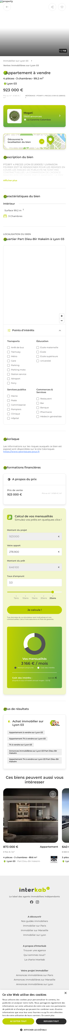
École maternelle (49, 347)
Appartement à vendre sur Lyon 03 (26, 732)
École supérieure (49, 356)
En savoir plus (48, 1015)
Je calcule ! (34, 609)
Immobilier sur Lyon (34, 935)
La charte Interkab (34, 959)
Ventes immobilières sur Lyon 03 (21, 65)
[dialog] (34, 1012)
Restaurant (46, 398)
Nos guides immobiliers (34, 921)
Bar (42, 403)
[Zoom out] (61, 320)
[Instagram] (37, 901)
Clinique (15, 414)
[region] (34, 284)
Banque (44, 407)
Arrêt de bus (17, 347)
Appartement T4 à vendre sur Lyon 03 (27, 738)
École (43, 352)
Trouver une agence (34, 950)
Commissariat (18, 405)
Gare (13, 361)
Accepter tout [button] (18, 1021)
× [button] (65, 993)
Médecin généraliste (51, 416)
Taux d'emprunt (15, 576)
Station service (18, 374)
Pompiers (16, 409)
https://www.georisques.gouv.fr (21, 451)
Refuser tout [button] (51, 1021)
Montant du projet (17, 530)
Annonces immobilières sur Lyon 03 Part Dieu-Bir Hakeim (33, 752)
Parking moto (18, 370)
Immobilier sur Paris (34, 925)
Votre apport (14, 545)
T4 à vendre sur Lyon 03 (20, 744)
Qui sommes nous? (34, 955)
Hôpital (15, 418)
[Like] (52, 794)
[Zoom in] (61, 316)
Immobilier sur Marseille (34, 930)
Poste (14, 400)
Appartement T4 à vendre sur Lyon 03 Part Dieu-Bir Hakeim (34, 760)
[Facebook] (31, 901)
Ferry (13, 383)
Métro (14, 356)
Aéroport (15, 378)
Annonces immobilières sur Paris (34, 975)
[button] (34, 1029)
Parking (15, 365)
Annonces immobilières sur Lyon (34, 984)
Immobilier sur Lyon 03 (15, 61)
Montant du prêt (16, 561)
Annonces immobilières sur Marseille (34, 979)
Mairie (14, 396)
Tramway (16, 352)
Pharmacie (46, 412)
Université (45, 361)
